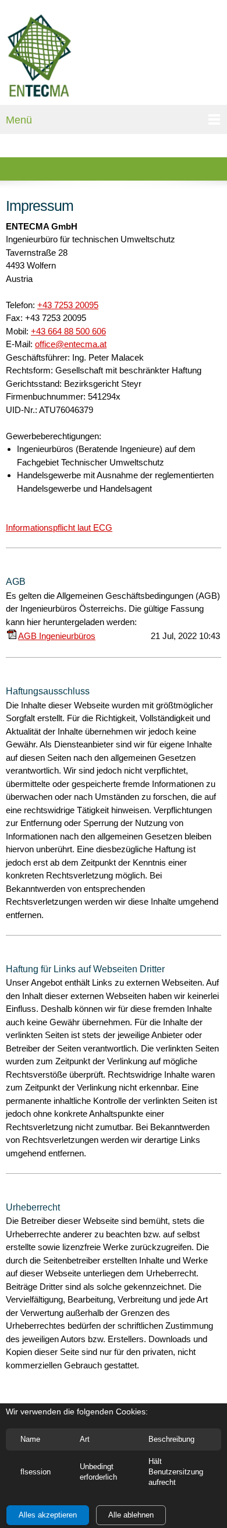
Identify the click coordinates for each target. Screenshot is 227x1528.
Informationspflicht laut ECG (59, 527)
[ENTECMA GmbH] (39, 55)
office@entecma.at (71, 344)
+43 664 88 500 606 (68, 331)
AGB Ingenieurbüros (56, 636)
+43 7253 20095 (67, 305)
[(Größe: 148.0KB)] (11, 636)
